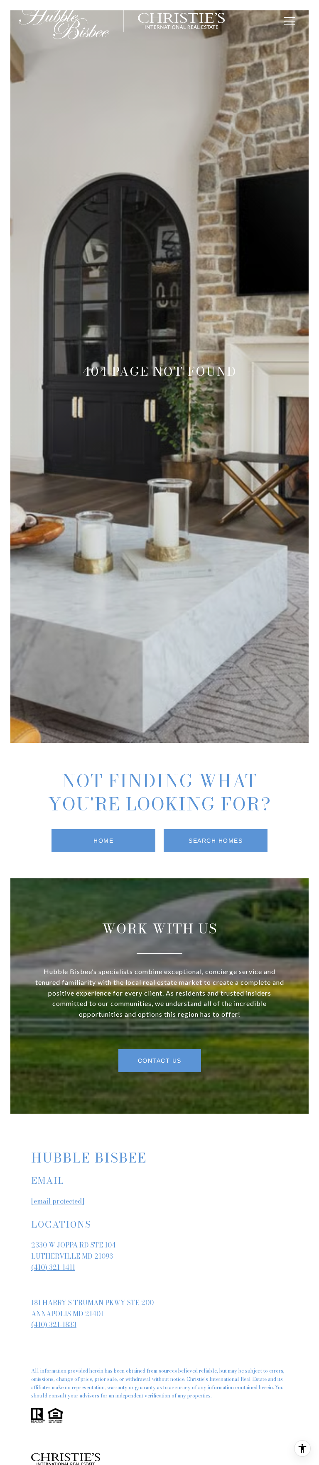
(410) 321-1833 (53, 1325)
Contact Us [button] (160, 1060)
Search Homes (216, 840)
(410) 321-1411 (53, 1267)
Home (103, 840)
